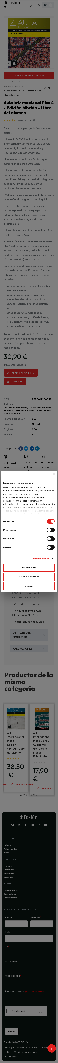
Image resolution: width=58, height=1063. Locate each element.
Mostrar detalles (41, 558)
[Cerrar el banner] (54, 474)
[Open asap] (51, 1048)
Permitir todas (29, 567)
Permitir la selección (29, 576)
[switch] (51, 530)
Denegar (29, 586)
